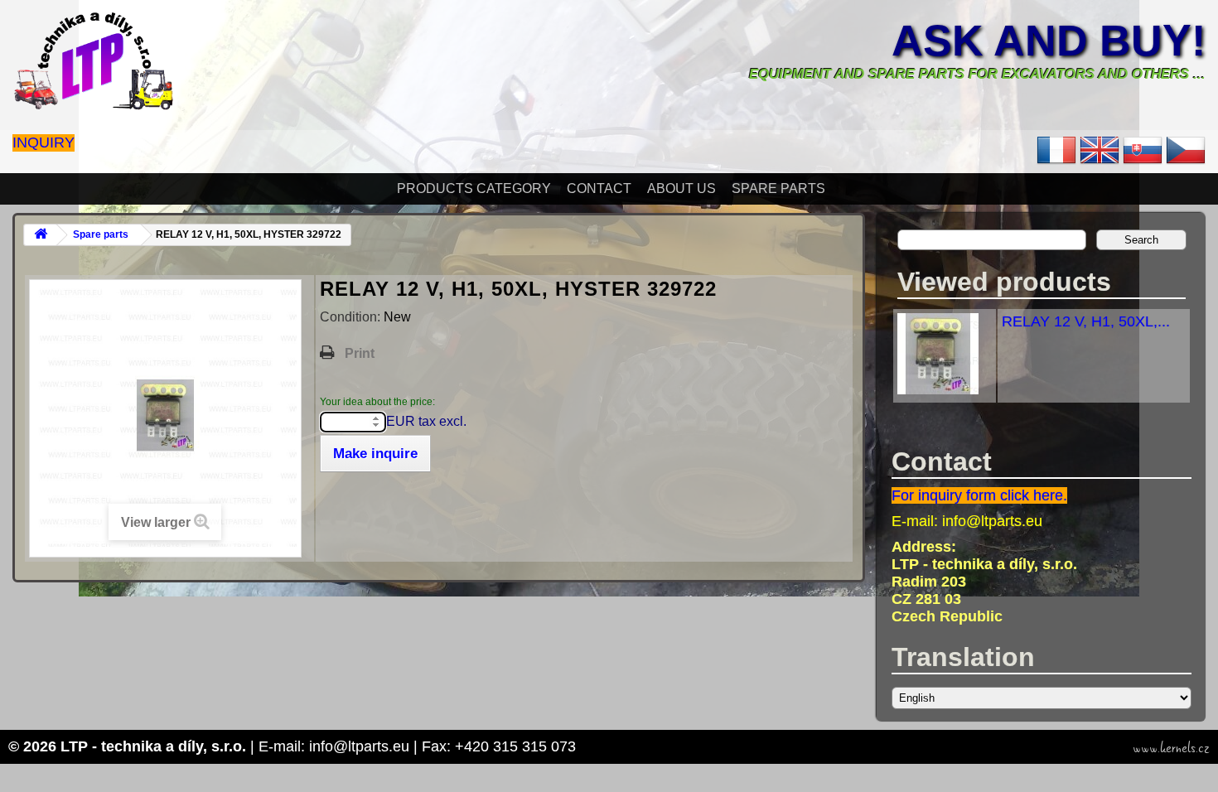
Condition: (352, 317)
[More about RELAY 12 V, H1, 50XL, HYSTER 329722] (938, 389)
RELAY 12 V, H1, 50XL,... (1086, 321)
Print (360, 353)
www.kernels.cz (1171, 748)
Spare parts (778, 188)
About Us (681, 188)
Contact (599, 188)
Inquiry (43, 142)
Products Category (474, 188)
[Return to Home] (40, 235)
